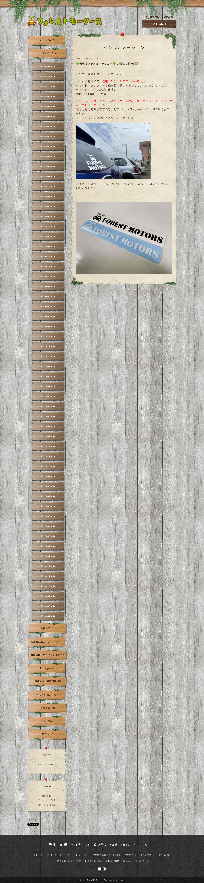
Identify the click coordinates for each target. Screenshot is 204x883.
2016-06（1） (48, 396)
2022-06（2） (48, 126)
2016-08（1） (48, 376)
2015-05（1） (48, 516)
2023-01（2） (48, 66)
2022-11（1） (48, 76)
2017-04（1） (48, 306)
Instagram (46, 668)
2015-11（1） (48, 456)
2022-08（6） (48, 106)
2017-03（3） (48, 316)
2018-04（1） (48, 236)
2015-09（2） (48, 476)
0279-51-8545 (161, 17)
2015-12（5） (48, 446)
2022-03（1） (48, 156)
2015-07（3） (48, 496)
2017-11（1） (48, 266)
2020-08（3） (48, 166)
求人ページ (48, 734)
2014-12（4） (48, 566)
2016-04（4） (48, 406)
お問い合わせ (47, 707)
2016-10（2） (48, 356)
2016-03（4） (48, 416)
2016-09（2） (48, 366)
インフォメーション (48, 53)
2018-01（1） (48, 246)
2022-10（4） (48, 86)
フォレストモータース (96, 880)
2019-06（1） (48, 206)
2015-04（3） (48, 526)
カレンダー (46, 721)
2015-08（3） (48, 486)
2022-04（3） (48, 146)
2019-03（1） (48, 216)
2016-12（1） (48, 336)
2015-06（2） (48, 506)
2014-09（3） (48, 596)
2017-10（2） (48, 276)
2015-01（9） (48, 556)
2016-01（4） (48, 436)
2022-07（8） (48, 116)
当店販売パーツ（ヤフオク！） (48, 654)
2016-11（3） (48, 346)
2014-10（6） (48, 586)
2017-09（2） (48, 286)
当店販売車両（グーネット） (46, 641)
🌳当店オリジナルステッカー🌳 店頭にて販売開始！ (108, 64)
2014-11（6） (48, 576)
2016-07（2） (48, 386)
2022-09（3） (48, 96)
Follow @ (32, 819)
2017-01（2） (48, 326)
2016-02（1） (48, 426)
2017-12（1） (48, 256)
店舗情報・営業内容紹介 (48, 681)
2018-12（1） (48, 226)
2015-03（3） (48, 536)
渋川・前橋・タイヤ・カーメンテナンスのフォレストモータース (102, 844)
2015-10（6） (48, 466)
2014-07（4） (48, 616)
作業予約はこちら (46, 694)
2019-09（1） (48, 196)
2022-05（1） (48, 136)
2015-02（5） (48, 546)
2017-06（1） (48, 296)
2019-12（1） (48, 186)
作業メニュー (47, 628)
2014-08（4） (48, 606)
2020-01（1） (48, 176)
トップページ (46, 40)
